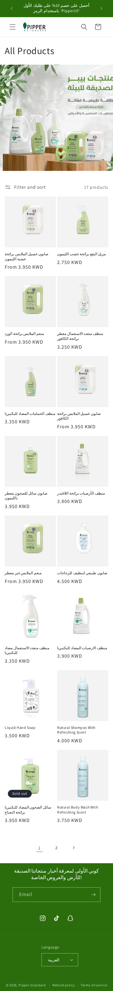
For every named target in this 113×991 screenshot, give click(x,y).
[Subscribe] (93, 894)
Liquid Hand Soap (20, 727)
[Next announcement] (101, 8)
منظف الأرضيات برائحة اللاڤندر (81, 493)
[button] (12, 27)
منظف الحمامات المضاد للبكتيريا (30, 413)
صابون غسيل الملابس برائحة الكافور (79, 416)
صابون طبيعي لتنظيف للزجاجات (82, 572)
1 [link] (39, 848)
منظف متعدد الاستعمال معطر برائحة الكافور (80, 336)
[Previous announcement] (12, 8)
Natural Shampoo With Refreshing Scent (76, 730)
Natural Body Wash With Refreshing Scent (77, 809)
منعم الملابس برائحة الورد (24, 333)
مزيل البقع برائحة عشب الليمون (81, 253)
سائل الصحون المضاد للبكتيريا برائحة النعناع (28, 809)
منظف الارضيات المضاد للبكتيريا (82, 647)
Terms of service (94, 985)
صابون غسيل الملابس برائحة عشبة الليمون (26, 256)
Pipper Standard (32, 985)
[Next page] (73, 847)
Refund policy (63, 985)
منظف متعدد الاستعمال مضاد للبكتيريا (27, 650)
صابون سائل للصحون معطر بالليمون (26, 495)
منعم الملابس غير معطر (23, 572)
